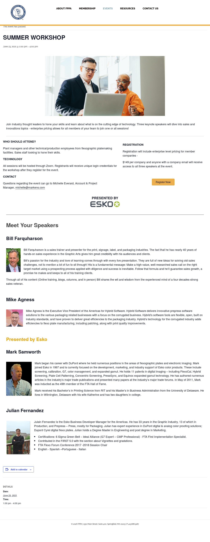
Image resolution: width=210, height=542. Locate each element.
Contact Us (150, 8)
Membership (87, 8)
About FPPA (63, 8)
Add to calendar (19, 469)
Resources (127, 8)
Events (108, 8)
